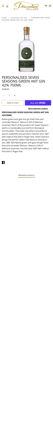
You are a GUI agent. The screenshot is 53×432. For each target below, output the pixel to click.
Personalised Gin (19, 18)
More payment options (38, 108)
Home (4, 18)
